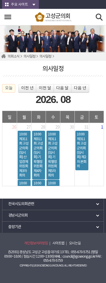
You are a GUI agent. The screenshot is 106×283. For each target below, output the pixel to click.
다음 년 (80, 88)
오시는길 (75, 243)
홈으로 (4, 56)
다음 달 (62, 88)
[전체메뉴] (8, 17)
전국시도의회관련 (21, 204)
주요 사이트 (19, 4)
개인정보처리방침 (36, 243)
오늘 (9, 88)
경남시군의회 (18, 215)
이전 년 (27, 88)
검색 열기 (99, 17)
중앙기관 (14, 227)
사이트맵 (58, 243)
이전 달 (45, 88)
